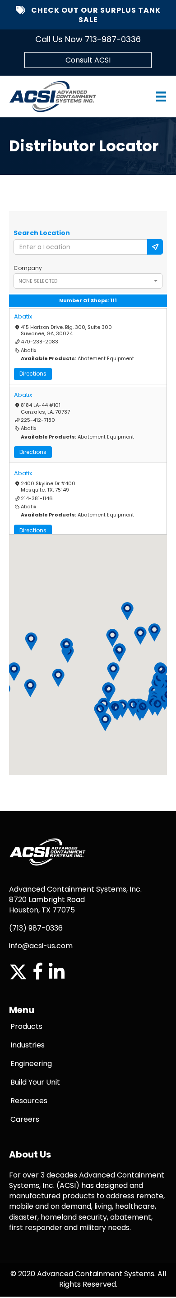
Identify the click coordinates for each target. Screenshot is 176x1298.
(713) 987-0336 (36, 928)
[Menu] (152, 96)
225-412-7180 (38, 420)
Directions (32, 373)
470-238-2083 (39, 341)
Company (28, 268)
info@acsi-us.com (41, 946)
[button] (30, 688)
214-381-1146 (37, 498)
